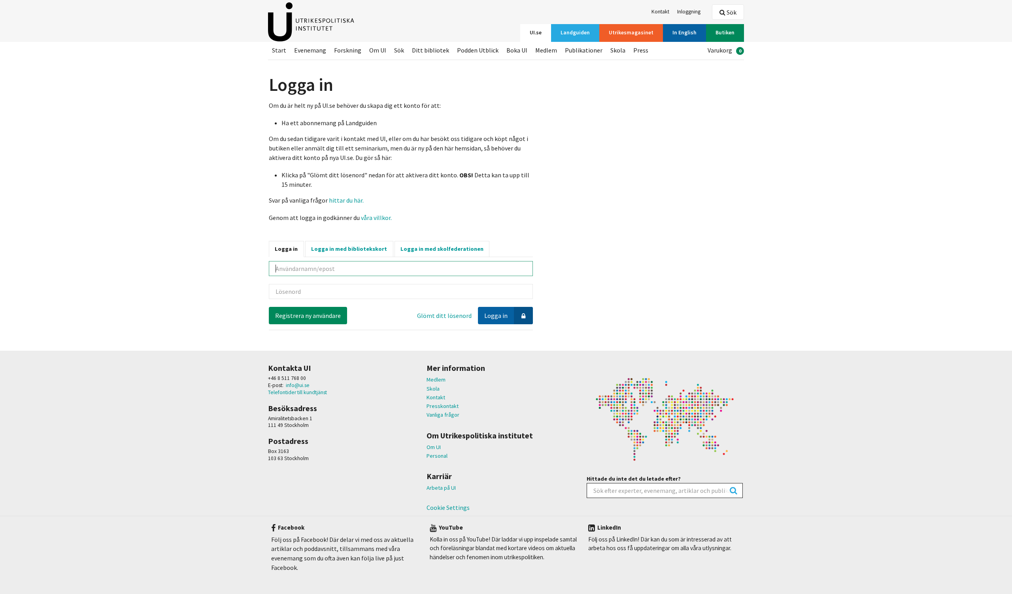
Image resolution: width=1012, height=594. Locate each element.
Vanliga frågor (443, 414)
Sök (730, 12)
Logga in (286, 248)
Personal (437, 455)
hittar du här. (346, 200)
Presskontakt (443, 406)
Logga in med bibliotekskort (349, 248)
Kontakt (436, 397)
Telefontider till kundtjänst (297, 392)
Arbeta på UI (441, 487)
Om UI (434, 447)
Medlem (436, 379)
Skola (433, 388)
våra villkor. (376, 218)
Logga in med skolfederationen (441, 248)
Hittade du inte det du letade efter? (634, 478)
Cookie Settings (448, 507)
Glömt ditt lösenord (444, 316)
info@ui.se (298, 385)
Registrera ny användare (308, 316)
